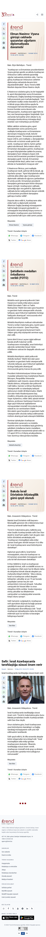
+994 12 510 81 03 (7, 839)
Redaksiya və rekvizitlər (9, 866)
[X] (13, 908)
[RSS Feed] (32, 908)
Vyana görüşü (27, 225)
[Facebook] (8, 908)
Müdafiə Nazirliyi (15, 445)
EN (19, 933)
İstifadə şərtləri (7, 887)
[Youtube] (18, 908)
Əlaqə (4, 870)
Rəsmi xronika (6, 855)
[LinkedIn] (27, 908)
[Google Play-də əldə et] (27, 918)
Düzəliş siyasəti (7, 876)
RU (27, 933)
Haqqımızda (6, 863)
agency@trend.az (7, 841)
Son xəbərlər (6, 852)
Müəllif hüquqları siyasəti (10, 894)
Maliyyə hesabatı (7, 879)
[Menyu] (42, 14)
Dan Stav (12, 625)
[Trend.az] (8, 15)
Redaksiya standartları (9, 873)
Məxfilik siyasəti (7, 891)
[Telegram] (22, 908)
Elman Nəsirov (14, 225)
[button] (4, 24)
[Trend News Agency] (8, 821)
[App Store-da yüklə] (10, 918)
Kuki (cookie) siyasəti (9, 897)
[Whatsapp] (4, 908)
